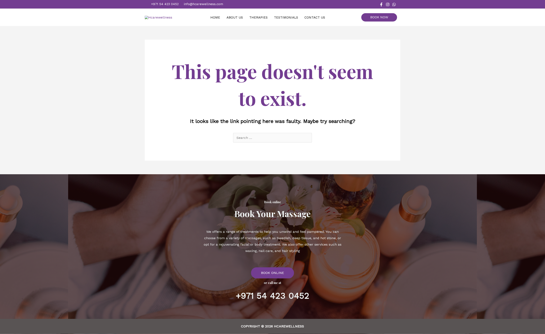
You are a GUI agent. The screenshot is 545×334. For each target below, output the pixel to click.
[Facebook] (381, 4)
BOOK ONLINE (272, 273)
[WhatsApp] (394, 4)
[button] (380, 17)
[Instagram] (388, 4)
